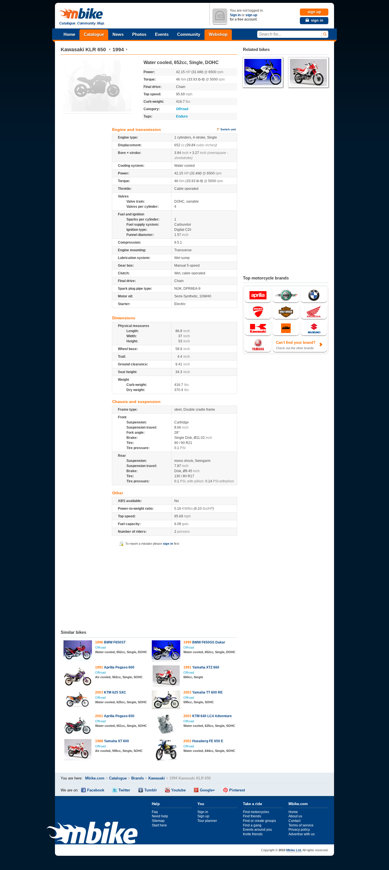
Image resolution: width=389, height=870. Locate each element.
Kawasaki (72, 49)
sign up (251, 15)
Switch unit (228, 129)
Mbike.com (95, 778)
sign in (168, 543)
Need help (160, 816)
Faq (155, 812)
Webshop (218, 34)
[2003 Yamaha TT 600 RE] (166, 700)
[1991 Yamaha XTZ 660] (166, 676)
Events (162, 34)
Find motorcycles (256, 812)
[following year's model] (126, 49)
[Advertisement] (149, 587)
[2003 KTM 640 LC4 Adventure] (166, 725)
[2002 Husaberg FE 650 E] (166, 750)
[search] (324, 34)
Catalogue (94, 34)
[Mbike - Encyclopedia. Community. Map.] (92, 833)
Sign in (235, 15)
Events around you (257, 830)
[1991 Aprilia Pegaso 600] (78, 676)
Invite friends (253, 834)
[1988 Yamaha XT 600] (78, 750)
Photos (139, 34)
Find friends (252, 816)
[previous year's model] (109, 49)
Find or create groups (259, 821)
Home (69, 34)
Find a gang (252, 825)
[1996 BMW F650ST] (78, 651)
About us (295, 816)
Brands (137, 778)
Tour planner (207, 821)
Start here (159, 825)
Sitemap (158, 821)
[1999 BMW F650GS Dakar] (166, 651)
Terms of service (301, 825)
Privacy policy (299, 830)
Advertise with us (301, 834)
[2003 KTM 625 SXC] (78, 700)
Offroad (182, 109)
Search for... (270, 34)
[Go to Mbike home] (82, 13)
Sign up (203, 816)
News (118, 34)
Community (188, 34)
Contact (294, 821)
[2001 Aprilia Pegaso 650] (78, 725)
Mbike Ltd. (294, 850)
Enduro (182, 116)
